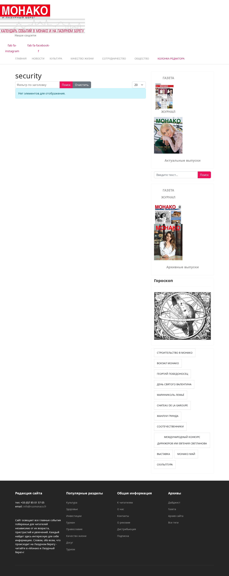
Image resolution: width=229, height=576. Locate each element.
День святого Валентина (174, 384)
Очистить (82, 85)
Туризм (70, 549)
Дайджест (174, 502)
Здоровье (72, 509)
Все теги (173, 522)
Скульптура (165, 464)
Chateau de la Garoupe (172, 405)
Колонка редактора (171, 58)
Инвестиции (74, 516)
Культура (56, 58)
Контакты (123, 516)
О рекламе (123, 522)
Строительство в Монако (175, 352)
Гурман (70, 522)
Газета (172, 509)
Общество (142, 58)
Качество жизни (82, 58)
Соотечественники (170, 426)
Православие (74, 529)
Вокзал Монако (168, 363)
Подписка (123, 536)
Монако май (186, 454)
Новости (38, 58)
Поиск (66, 85)
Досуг (69, 542)
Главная (20, 58)
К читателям (125, 502)
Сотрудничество (114, 58)
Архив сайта (175, 516)
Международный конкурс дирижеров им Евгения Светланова (182, 440)
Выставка (163, 454)
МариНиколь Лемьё (170, 395)
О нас (120, 509)
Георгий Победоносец (172, 373)
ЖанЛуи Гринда (167, 416)
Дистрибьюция (126, 529)
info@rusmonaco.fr (34, 506)
